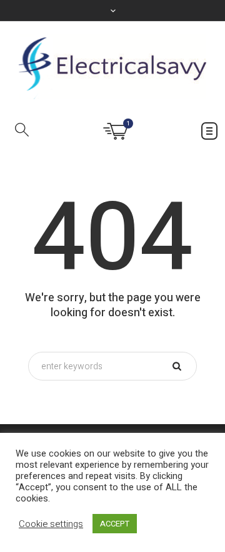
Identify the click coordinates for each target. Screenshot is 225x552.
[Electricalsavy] (112, 66)
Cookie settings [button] (51, 524)
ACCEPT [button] (114, 524)
